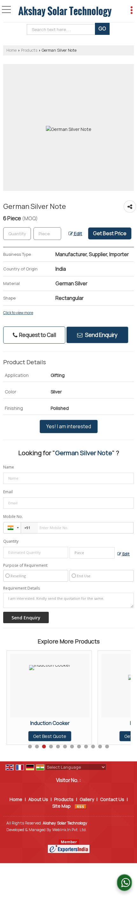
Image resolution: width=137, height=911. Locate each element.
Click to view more (18, 312)
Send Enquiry (101, 335)
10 (93, 746)
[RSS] (80, 806)
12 (107, 746)
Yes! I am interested (68, 426)
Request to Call (37, 335)
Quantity (10, 541)
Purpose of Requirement (25, 565)
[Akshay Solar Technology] (65, 11)
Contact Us (112, 799)
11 (100, 746)
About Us (38, 799)
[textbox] (62, 29)
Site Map (61, 806)
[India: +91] (12, 527)
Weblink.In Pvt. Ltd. (69, 829)
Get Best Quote (49, 736)
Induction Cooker (49, 723)
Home (11, 50)
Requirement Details (21, 588)
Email (8, 491)
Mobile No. (13, 516)
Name (8, 467)
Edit (77, 233)
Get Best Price (109, 233)
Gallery (87, 799)
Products (29, 50)
